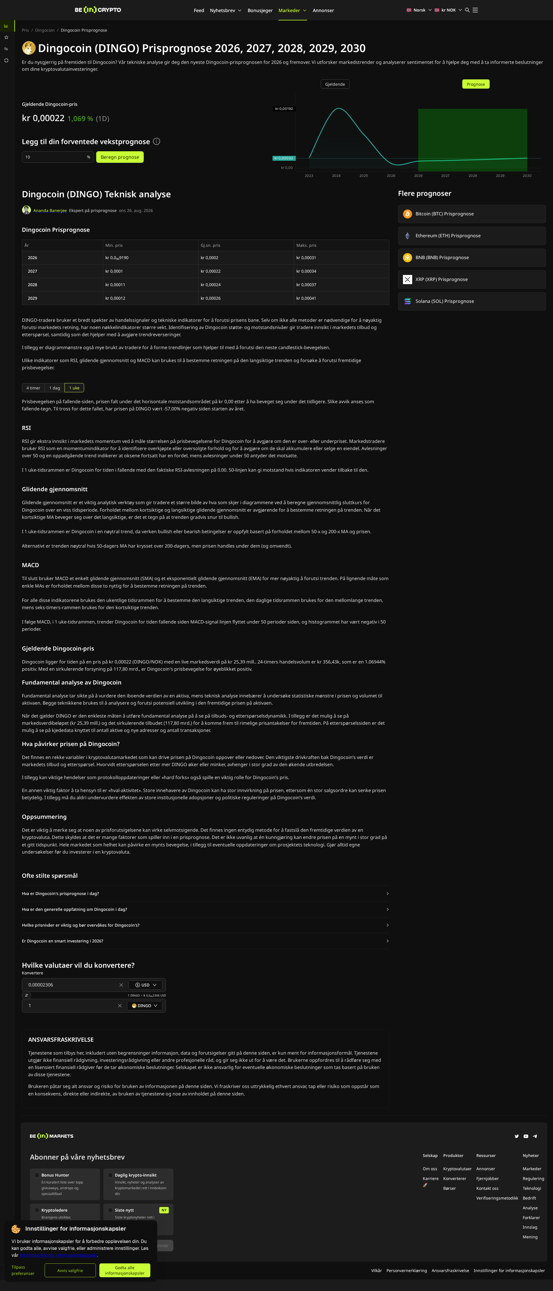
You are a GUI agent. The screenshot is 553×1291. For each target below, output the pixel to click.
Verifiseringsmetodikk (497, 1198)
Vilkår (376, 1270)
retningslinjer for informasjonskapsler (58, 1255)
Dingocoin (45, 30)
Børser (449, 1188)
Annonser (323, 10)
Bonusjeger (260, 10)
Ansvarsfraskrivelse (450, 1270)
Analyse (530, 1207)
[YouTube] (526, 1136)
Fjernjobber (487, 1178)
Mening (530, 1237)
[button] (205, 893)
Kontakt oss (487, 1188)
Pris (25, 30)
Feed (199, 10)
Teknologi (532, 1188)
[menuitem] (7, 26)
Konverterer (454, 1178)
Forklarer (531, 1217)
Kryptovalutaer (457, 1168)
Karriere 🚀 (431, 1181)
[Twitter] (517, 1136)
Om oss (430, 1168)
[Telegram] (535, 1136)
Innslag (530, 1227)
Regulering (533, 1178)
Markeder (289, 10)
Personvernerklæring (407, 1270)
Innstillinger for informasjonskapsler (509, 1270)
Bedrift (529, 1198)
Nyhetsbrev (222, 10)
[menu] (7, 43)
